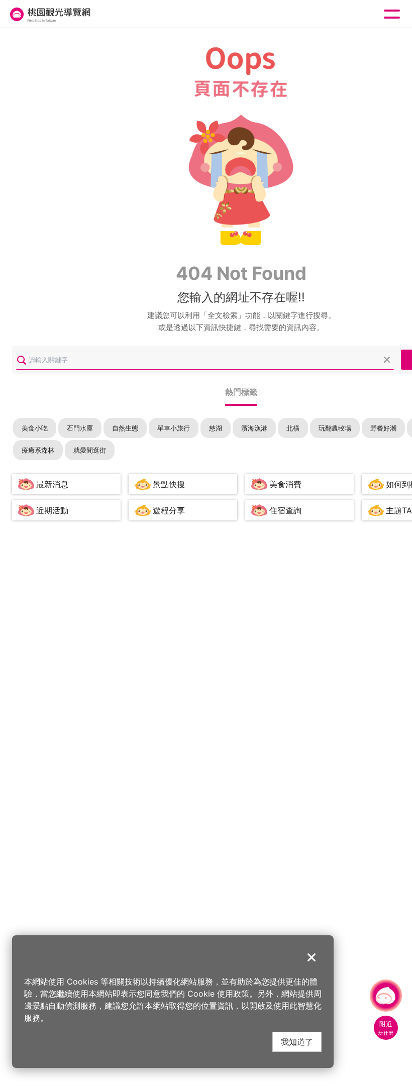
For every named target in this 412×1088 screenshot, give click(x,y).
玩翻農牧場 (335, 428)
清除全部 (387, 360)
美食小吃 (35, 428)
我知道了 (297, 1041)
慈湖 (215, 428)
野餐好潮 (383, 428)
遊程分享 (169, 510)
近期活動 (52, 510)
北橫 (292, 428)
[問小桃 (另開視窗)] (386, 996)
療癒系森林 (38, 450)
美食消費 (285, 484)
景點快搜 (169, 484)
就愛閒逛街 (89, 450)
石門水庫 (80, 428)
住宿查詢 (285, 510)
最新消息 (52, 484)
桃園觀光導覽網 (49, 14)
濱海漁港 (254, 428)
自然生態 (125, 428)
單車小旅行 (173, 428)
